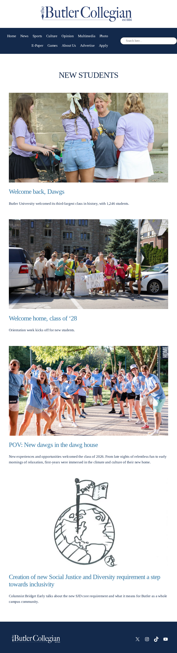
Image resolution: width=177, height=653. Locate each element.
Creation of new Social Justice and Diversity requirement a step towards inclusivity (84, 580)
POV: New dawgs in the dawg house (53, 444)
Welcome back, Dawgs (36, 191)
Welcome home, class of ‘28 (43, 318)
